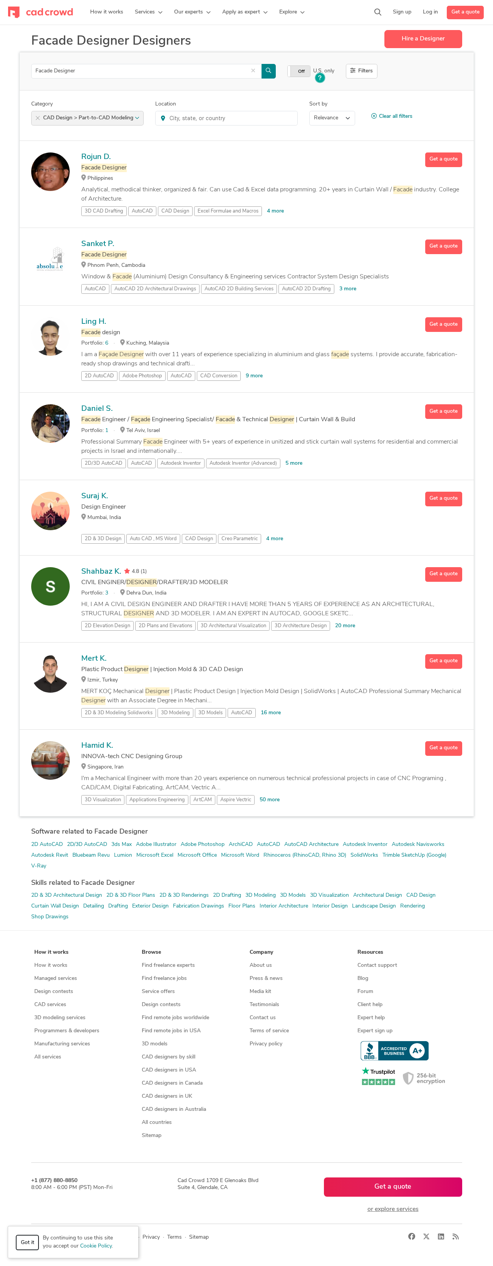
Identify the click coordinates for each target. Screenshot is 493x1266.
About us (261, 965)
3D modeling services (60, 1018)
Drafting (118, 906)
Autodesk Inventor (181, 463)
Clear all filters (396, 116)
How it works (50, 965)
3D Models (210, 712)
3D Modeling (175, 712)
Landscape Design (374, 906)
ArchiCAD (241, 844)
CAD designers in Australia (174, 1109)
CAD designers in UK (167, 1096)
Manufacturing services (62, 1044)
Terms (174, 1237)
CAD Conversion (218, 375)
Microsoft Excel (154, 855)
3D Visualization (103, 799)
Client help (369, 1005)
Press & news (266, 978)
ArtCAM (202, 799)
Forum (365, 992)
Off (301, 71)
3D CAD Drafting (104, 211)
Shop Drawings (50, 917)
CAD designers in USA (169, 1070)
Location (165, 104)
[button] (148, 12)
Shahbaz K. (101, 572)
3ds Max (121, 844)
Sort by (318, 104)
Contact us (263, 1018)
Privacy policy (266, 1044)
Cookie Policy (96, 1246)
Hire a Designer (423, 39)
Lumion (123, 855)
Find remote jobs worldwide (175, 1018)
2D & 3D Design (103, 538)
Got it (27, 1243)
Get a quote (465, 12)
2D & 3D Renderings (184, 895)
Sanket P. (97, 244)
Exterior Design (150, 906)
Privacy (151, 1237)
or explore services (393, 1209)
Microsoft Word (240, 855)
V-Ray (38, 866)
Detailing (93, 906)
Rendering (412, 906)
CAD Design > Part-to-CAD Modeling (89, 118)
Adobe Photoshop (142, 375)
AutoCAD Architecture (311, 844)
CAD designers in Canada (172, 1083)
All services (47, 1057)
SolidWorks (364, 855)
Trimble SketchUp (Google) (414, 855)
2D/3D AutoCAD (87, 844)
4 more (275, 211)
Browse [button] (151, 952)
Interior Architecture (284, 906)
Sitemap (151, 1136)
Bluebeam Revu (91, 855)
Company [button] (261, 952)
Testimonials (264, 1005)
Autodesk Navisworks (418, 844)
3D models (155, 1044)
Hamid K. (97, 746)
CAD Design (175, 211)
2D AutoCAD (47, 844)
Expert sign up (374, 1031)
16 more (271, 713)
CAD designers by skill (168, 1057)
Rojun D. (96, 157)
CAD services (50, 1005)
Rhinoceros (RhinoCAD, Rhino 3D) (304, 855)
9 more (254, 376)
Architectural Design (377, 895)
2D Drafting (227, 895)
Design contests (53, 992)
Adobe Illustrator (156, 844)
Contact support (377, 965)
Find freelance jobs (164, 978)
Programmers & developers (66, 1031)
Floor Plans (241, 906)
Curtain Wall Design (55, 906)
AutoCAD (142, 211)
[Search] (378, 12)
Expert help (371, 1018)
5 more (293, 463)
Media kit (260, 992)
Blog (362, 978)
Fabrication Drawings (198, 906)
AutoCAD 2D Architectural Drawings (155, 288)
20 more (345, 626)
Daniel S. (97, 409)
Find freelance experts (168, 965)
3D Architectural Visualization (233, 625)
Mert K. (94, 659)
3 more (347, 289)
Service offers (158, 992)
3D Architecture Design (301, 625)
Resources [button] (370, 952)
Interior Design (330, 906)
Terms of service (269, 1031)
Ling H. (93, 322)
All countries (157, 1122)
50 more (270, 800)
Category (42, 104)
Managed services (55, 978)
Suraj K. (94, 496)
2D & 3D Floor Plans (130, 895)
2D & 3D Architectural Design (66, 895)
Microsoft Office (197, 855)
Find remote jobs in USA (171, 1031)
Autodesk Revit (49, 855)
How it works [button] (51, 952)
